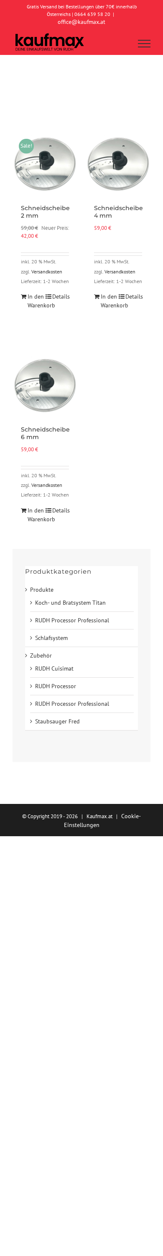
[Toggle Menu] (144, 43)
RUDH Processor (55, 686)
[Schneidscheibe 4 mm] (118, 162)
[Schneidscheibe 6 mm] (45, 384)
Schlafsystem (51, 638)
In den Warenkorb (36, 301)
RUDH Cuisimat (54, 668)
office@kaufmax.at (81, 22)
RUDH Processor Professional (72, 620)
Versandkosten (46, 271)
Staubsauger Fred (57, 721)
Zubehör (41, 655)
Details (60, 296)
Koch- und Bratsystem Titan (70, 602)
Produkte (41, 589)
